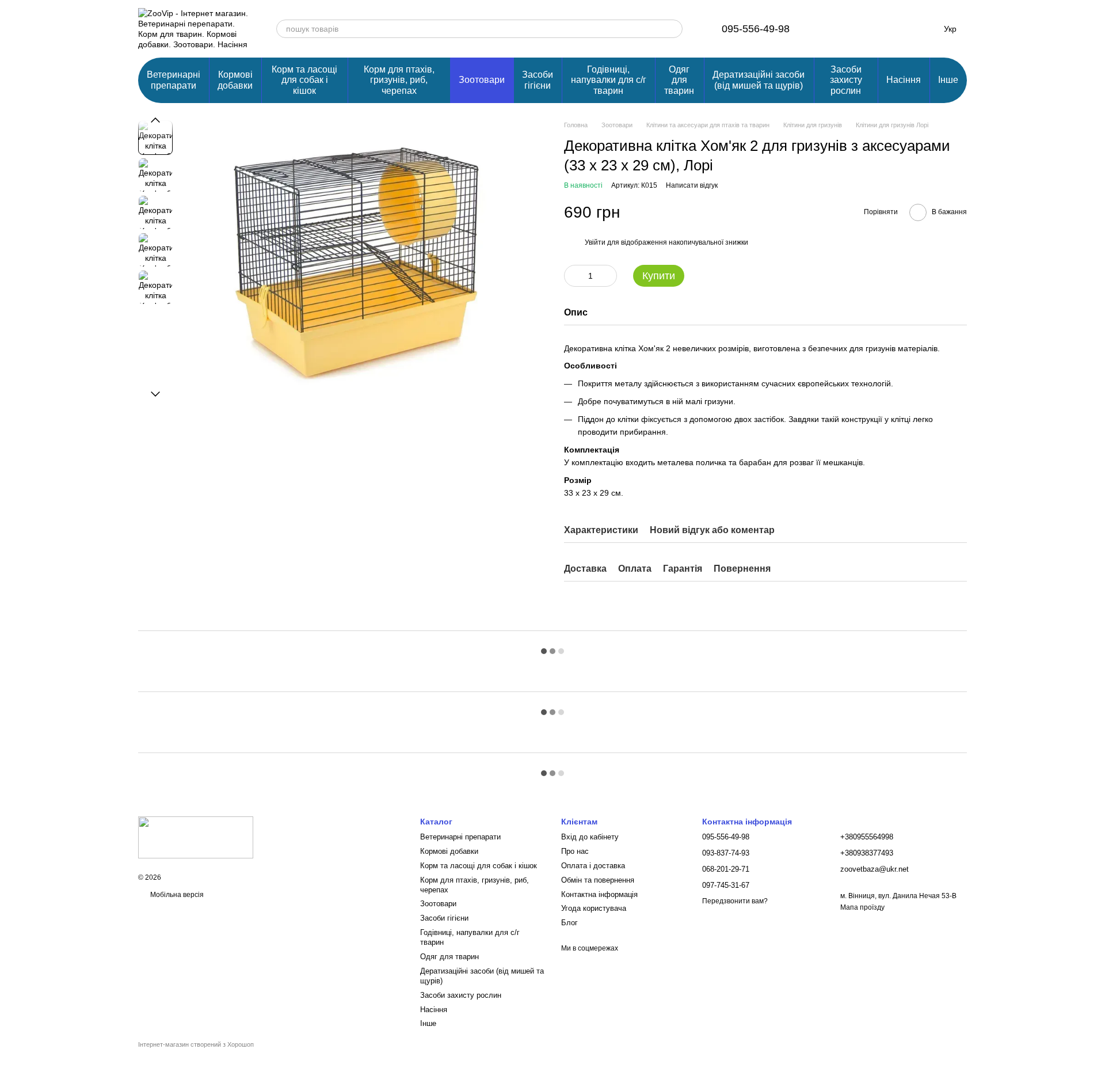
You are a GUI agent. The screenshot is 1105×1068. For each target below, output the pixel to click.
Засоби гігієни (537, 80)
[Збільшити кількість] (608, 275)
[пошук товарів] (673, 29)
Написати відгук (692, 185)
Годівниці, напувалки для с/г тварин (608, 80)
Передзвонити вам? (735, 901)
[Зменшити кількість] (573, 275)
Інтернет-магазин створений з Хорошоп (196, 1044)
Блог (569, 922)
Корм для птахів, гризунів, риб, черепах (399, 80)
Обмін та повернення (597, 880)
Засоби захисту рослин (846, 80)
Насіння (903, 80)
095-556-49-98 (756, 29)
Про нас (575, 851)
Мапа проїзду (862, 907)
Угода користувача (593, 908)
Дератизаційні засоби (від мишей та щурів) (758, 80)
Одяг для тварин (679, 80)
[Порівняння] (833, 29)
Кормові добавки (235, 80)
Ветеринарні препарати (173, 80)
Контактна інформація (599, 894)
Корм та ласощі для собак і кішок (304, 80)
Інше (948, 80)
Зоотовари (482, 80)
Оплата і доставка (593, 865)
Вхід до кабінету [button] (590, 837)
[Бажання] (863, 29)
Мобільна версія (176, 895)
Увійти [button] (595, 242)
